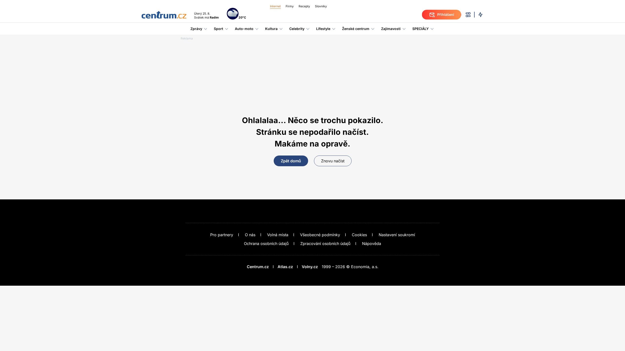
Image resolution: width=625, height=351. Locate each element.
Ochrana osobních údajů (266, 243)
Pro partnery (221, 234)
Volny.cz (310, 266)
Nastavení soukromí (397, 234)
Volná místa (277, 234)
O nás (250, 234)
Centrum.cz (258, 266)
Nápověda (371, 243)
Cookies (359, 234)
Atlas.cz (285, 266)
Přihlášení (445, 14)
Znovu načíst (332, 160)
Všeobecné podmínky (320, 234)
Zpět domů (291, 160)
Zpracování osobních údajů (325, 243)
